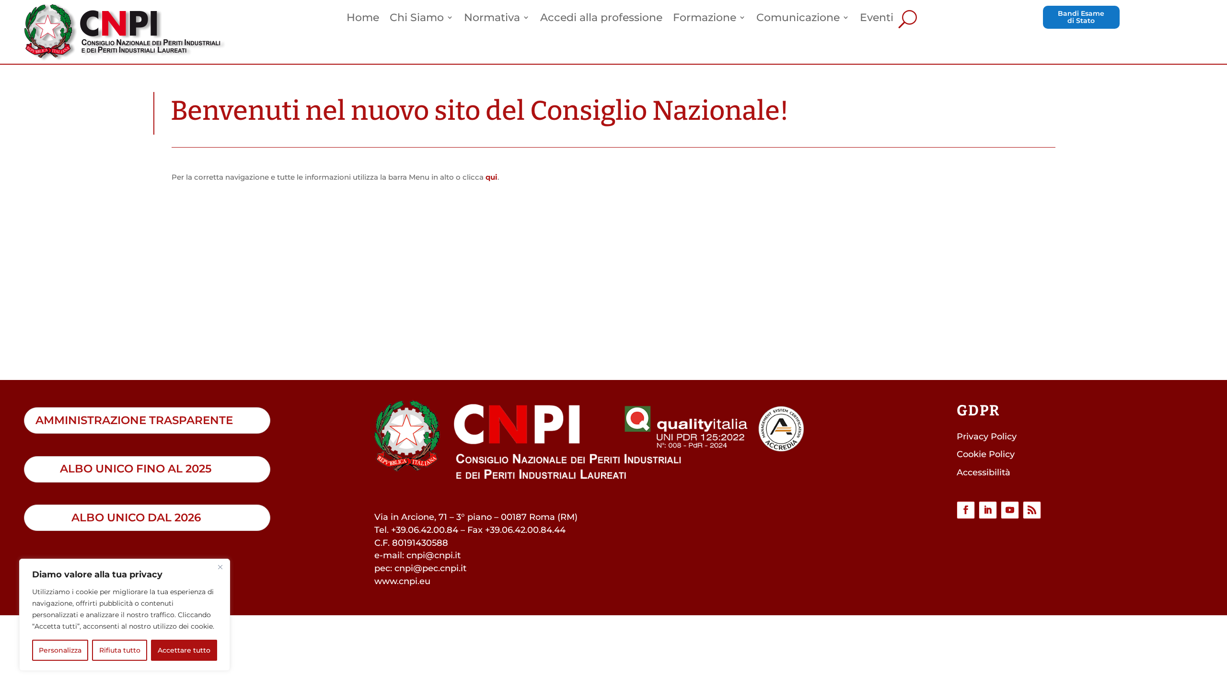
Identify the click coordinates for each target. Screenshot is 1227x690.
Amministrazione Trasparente (134, 420)
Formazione (704, 18)
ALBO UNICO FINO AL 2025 (135, 468)
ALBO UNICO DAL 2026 (136, 517)
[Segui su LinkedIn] (988, 510)
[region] (124, 615)
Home (363, 18)
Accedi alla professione (601, 18)
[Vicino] (220, 567)
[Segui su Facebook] (966, 510)
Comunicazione (798, 18)
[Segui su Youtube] (1010, 510)
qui (492, 177)
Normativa (492, 18)
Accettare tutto (184, 650)
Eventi (876, 18)
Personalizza (60, 650)
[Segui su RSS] (1032, 510)
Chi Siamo (417, 18)
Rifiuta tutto (119, 650)
